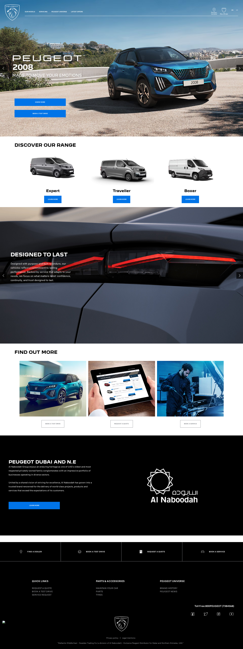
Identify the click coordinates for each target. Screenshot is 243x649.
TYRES (99, 594)
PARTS (99, 591)
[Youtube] (231, 613)
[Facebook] (192, 613)
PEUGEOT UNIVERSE (172, 581)
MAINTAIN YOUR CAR (107, 588)
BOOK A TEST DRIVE (42, 591)
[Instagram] (218, 613)
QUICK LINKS (40, 581)
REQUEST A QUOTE (42, 588)
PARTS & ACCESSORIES (110, 581)
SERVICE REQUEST (41, 594)
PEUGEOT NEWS (168, 591)
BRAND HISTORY (168, 588)
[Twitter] (205, 613)
